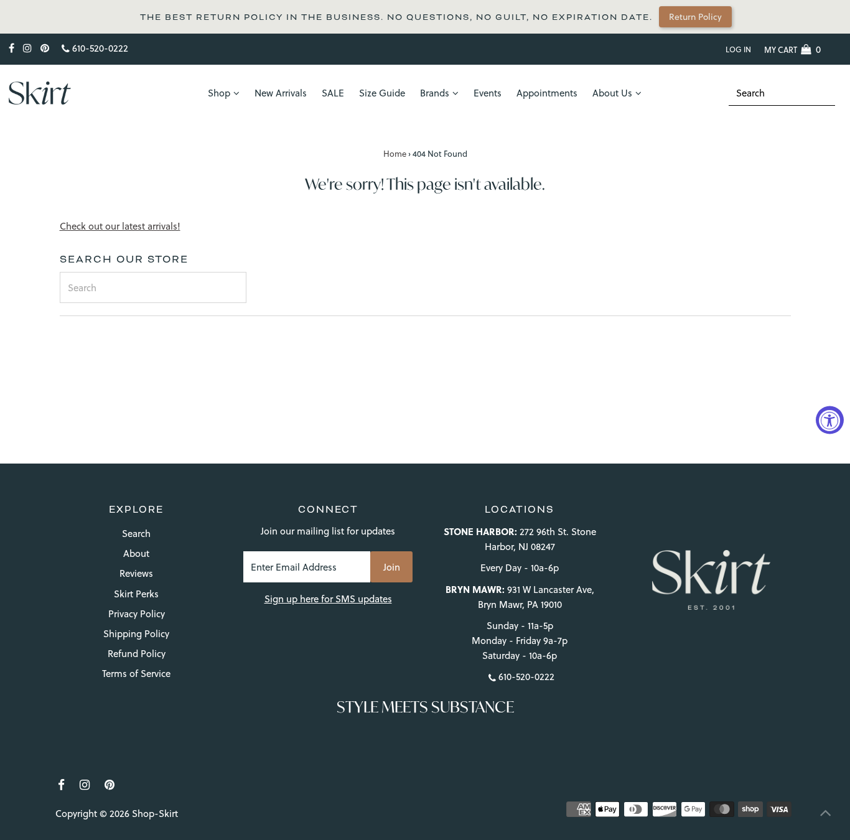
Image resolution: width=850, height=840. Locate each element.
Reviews (136, 573)
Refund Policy (137, 653)
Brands (434, 93)
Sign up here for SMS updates (328, 598)
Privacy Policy (136, 613)
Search (136, 533)
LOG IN (738, 49)
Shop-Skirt (155, 813)
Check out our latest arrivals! (120, 226)
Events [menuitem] (488, 93)
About (136, 553)
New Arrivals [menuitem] (281, 93)
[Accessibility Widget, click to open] (830, 420)
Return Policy (690, 17)
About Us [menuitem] (612, 93)
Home (394, 153)
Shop (219, 93)
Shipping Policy (136, 633)
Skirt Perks (136, 593)
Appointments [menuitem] (546, 93)
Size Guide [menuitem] (382, 93)
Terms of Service (136, 673)
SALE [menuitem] (333, 93)
